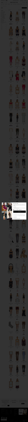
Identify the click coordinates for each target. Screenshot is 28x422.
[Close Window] (25, 203)
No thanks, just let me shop (16, 218)
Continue (19, 211)
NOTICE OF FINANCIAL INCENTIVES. (22, 215)
